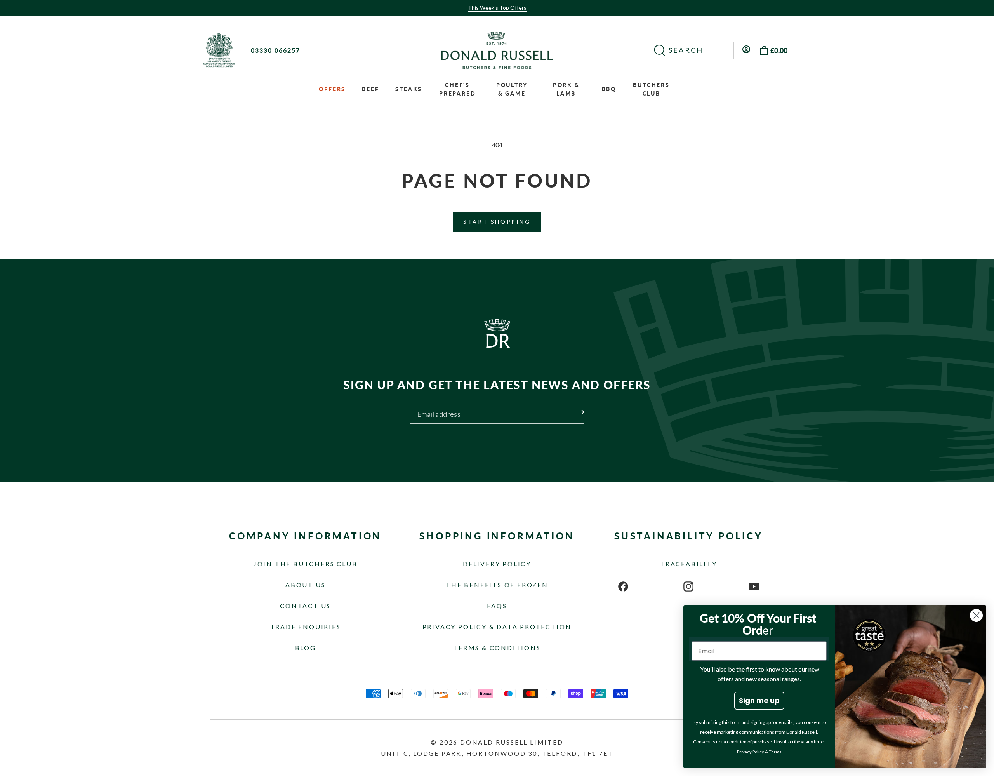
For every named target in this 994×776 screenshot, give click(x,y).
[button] (692, 50)
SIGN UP (572, 407)
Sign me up (759, 700)
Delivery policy (497, 563)
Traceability (688, 563)
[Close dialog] (976, 615)
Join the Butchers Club (306, 563)
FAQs (497, 605)
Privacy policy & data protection (497, 626)
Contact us (305, 605)
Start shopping (496, 221)
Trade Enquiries (305, 626)
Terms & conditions (496, 647)
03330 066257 (275, 50)
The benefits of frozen (497, 584)
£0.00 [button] (778, 50)
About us (305, 584)
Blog (305, 647)
